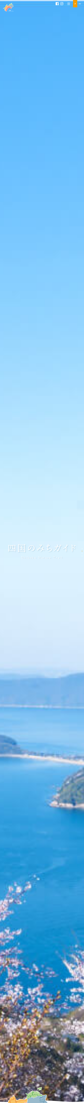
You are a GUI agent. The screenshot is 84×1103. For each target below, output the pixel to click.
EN (80, 4)
